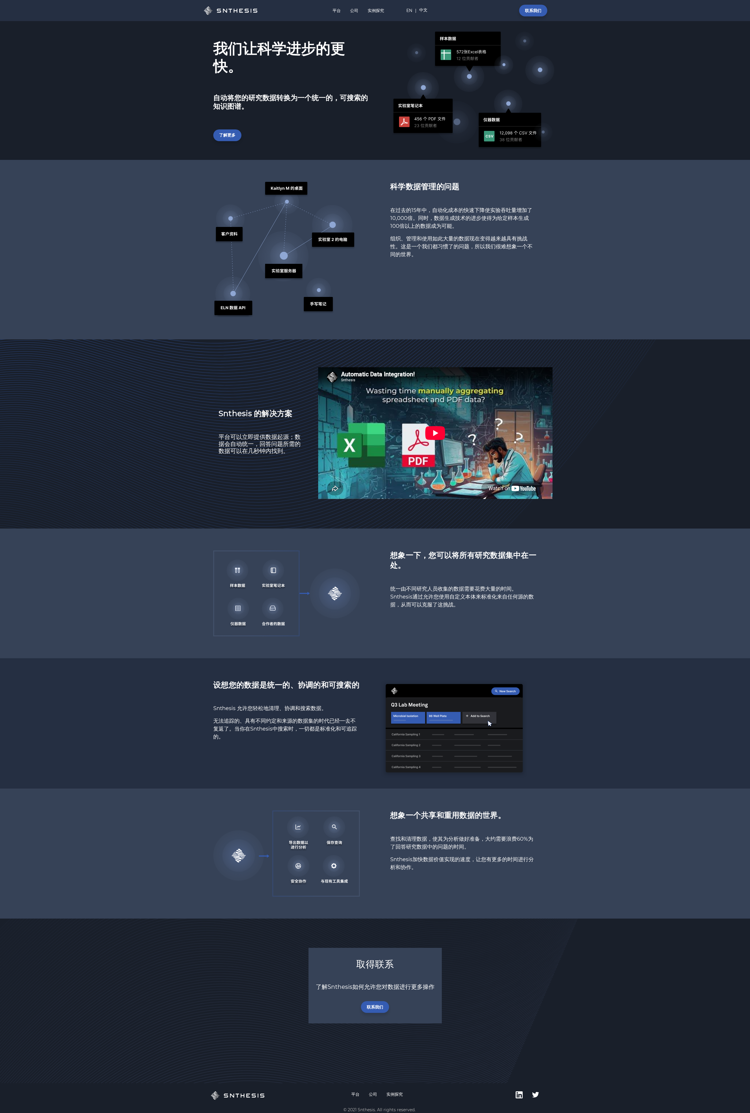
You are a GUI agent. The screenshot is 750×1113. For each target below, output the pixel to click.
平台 (337, 10)
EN (409, 10)
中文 (423, 10)
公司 (354, 10)
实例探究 (376, 10)
